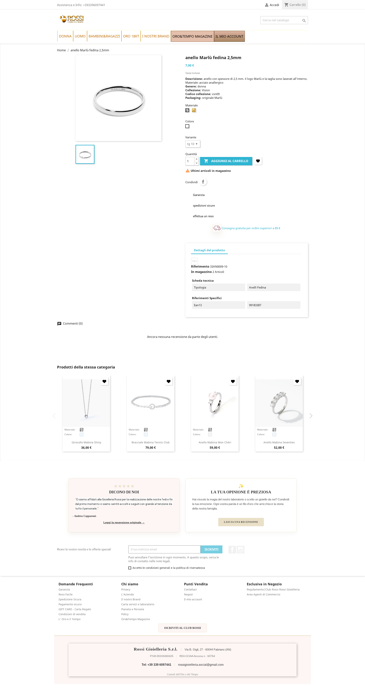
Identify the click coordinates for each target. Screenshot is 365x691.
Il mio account (193, 599)
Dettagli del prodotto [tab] (209, 250)
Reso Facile (66, 594)
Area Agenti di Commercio (263, 594)
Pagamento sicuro (70, 604)
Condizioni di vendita (72, 614)
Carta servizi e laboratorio (137, 604)
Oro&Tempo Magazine (135, 619)
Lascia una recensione (241, 522)
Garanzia (64, 589)
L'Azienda (127, 594)
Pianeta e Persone (132, 609)
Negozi (188, 594)
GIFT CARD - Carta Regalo (75, 609)
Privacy (125, 589)
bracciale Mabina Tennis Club (151, 442)
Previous (55, 416)
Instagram (240, 549)
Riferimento (200, 266)
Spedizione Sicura (70, 599)
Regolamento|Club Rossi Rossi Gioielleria (273, 589)
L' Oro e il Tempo (69, 619)
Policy (125, 614)
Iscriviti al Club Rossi (182, 627)
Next (310, 416)
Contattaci (190, 589)
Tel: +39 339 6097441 (156, 664)
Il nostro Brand (130, 599)
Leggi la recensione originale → (124, 522)
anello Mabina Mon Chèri (215, 442)
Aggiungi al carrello (226, 161)
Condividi (203, 181)
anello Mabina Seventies (279, 442)
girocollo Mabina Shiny (86, 442)
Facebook (232, 549)
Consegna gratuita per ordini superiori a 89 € (251, 228)
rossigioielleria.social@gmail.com (201, 664)
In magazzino (201, 272)
